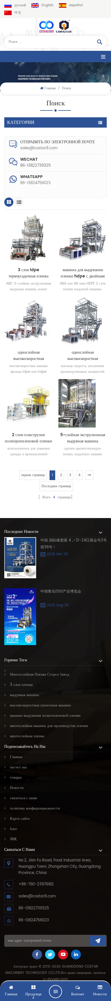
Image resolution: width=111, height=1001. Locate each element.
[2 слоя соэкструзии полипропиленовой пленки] (28, 403)
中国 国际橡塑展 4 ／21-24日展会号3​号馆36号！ (73, 543)
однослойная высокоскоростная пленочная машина (28, 355)
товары (16, 778)
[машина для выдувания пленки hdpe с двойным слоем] (82, 238)
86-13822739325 (33, 908)
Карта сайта (20, 819)
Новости (17, 788)
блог (13, 829)
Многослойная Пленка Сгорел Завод (39, 675)
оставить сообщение (55, 991)
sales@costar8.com (38, 148)
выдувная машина (24, 695)
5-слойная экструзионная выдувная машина (82, 438)
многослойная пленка (27, 736)
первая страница (33, 475)
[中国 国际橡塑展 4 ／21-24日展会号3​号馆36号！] (20, 557)
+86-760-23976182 (36, 884)
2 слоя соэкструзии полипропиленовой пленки (28, 438)
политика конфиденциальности (35, 808)
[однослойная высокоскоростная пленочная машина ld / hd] (82, 321)
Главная (50, 88)
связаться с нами (23, 798)
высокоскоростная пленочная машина (40, 705)
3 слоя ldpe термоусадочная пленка (28, 273)
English (48, 5)
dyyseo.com (57, 979)
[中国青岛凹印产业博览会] (20, 616)
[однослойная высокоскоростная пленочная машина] (28, 321)
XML (13, 839)
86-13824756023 (35, 183)
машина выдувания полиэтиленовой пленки (45, 716)
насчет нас (18, 767)
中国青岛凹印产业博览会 (60, 592)
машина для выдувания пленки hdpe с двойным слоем (83, 273)
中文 (18, 12)
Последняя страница (56, 486)
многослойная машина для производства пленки (49, 726)
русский (20, 5)
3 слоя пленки (21, 685)
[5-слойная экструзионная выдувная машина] (82, 403)
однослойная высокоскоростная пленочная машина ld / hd (82, 355)
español (76, 5)
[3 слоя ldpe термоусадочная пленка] (28, 238)
